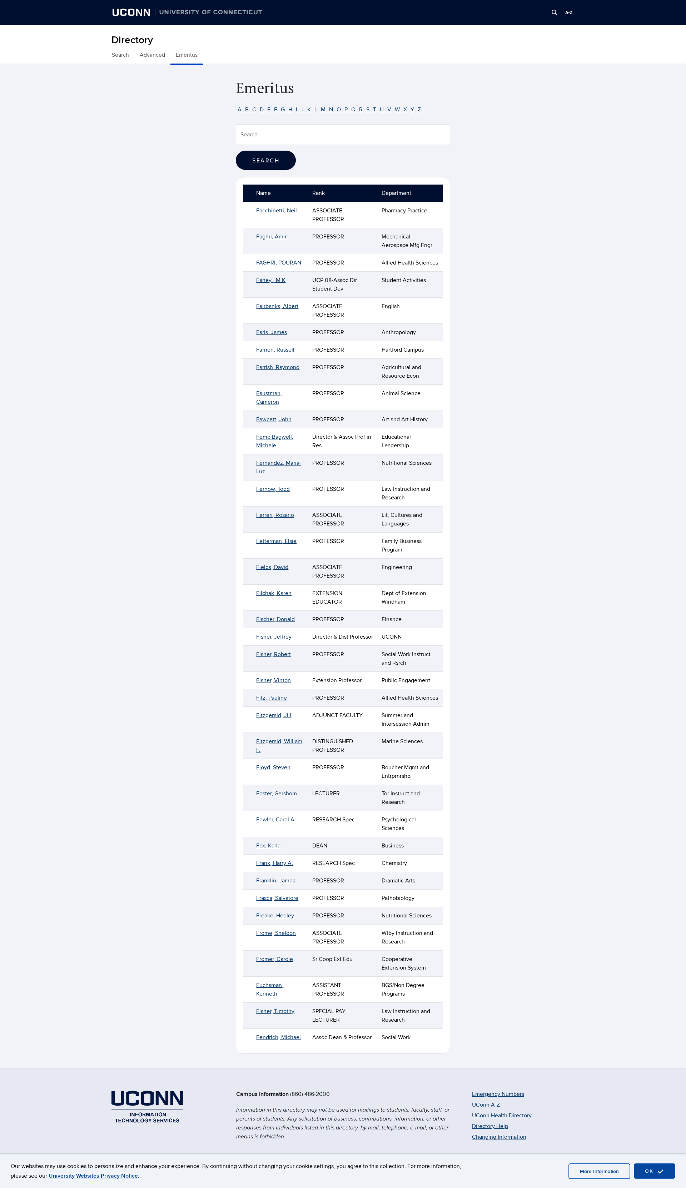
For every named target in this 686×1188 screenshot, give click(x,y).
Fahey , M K (270, 280)
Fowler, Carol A (275, 819)
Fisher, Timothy (275, 1011)
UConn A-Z (486, 1104)
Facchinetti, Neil (276, 210)
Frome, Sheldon (276, 933)
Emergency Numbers (498, 1094)
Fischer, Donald (275, 619)
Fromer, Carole (274, 959)
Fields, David (272, 567)
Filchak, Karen (274, 593)
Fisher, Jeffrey (274, 636)
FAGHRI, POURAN (278, 262)
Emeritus (187, 55)
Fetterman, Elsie (276, 541)
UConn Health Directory (502, 1115)
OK (650, 1171)
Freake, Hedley (275, 915)
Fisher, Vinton (273, 680)
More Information (599, 1171)
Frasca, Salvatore (277, 898)
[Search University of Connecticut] (554, 12)
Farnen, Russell (275, 349)
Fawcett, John (274, 419)
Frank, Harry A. (274, 863)
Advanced (152, 55)
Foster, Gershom (276, 793)
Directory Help (490, 1126)
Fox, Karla (268, 845)
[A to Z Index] (569, 12)
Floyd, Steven (273, 767)
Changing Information (499, 1137)
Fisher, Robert (273, 654)
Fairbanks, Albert (277, 306)
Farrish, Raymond (277, 367)
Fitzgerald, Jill (273, 715)
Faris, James (271, 332)
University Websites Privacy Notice (93, 1175)
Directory (132, 40)
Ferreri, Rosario (275, 515)
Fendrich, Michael (278, 1037)
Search (120, 55)
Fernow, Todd (273, 489)
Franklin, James (275, 880)
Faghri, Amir (271, 236)
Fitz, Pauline (271, 697)
